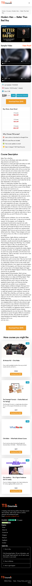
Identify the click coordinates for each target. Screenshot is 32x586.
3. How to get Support (9, 565)
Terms (14, 581)
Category (4, 535)
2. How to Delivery (8, 561)
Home (3, 11)
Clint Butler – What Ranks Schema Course (15, 438)
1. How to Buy (7, 549)
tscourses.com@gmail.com (12, 516)
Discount (4, 537)
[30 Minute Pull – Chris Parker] (16, 357)
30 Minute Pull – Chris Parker (11, 360)
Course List (5, 532)
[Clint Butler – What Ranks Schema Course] (16, 435)
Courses (9, 11)
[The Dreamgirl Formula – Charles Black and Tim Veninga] (16, 396)
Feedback (4, 540)
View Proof (26, 45)
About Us (4, 530)
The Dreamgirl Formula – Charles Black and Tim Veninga (15, 400)
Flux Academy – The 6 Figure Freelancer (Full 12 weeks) (14, 478)
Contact (4, 543)
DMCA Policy (7, 581)
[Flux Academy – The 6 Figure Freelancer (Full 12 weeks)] (16, 474)
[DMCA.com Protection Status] (6, 523)
